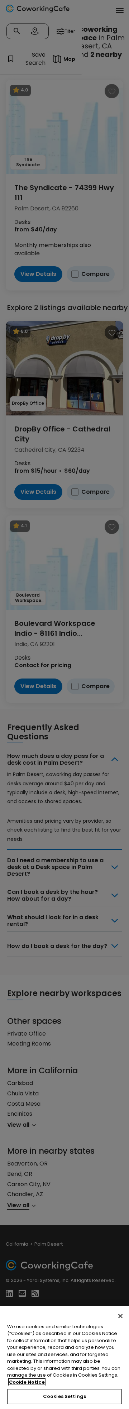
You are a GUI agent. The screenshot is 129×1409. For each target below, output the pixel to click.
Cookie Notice (27, 1382)
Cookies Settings (64, 1396)
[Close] (120, 1316)
